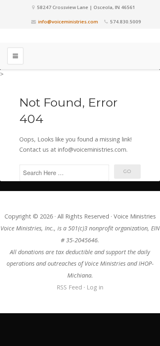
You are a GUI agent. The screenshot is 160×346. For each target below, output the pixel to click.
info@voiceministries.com (68, 21)
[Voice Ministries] (80, 36)
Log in (95, 287)
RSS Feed (69, 287)
